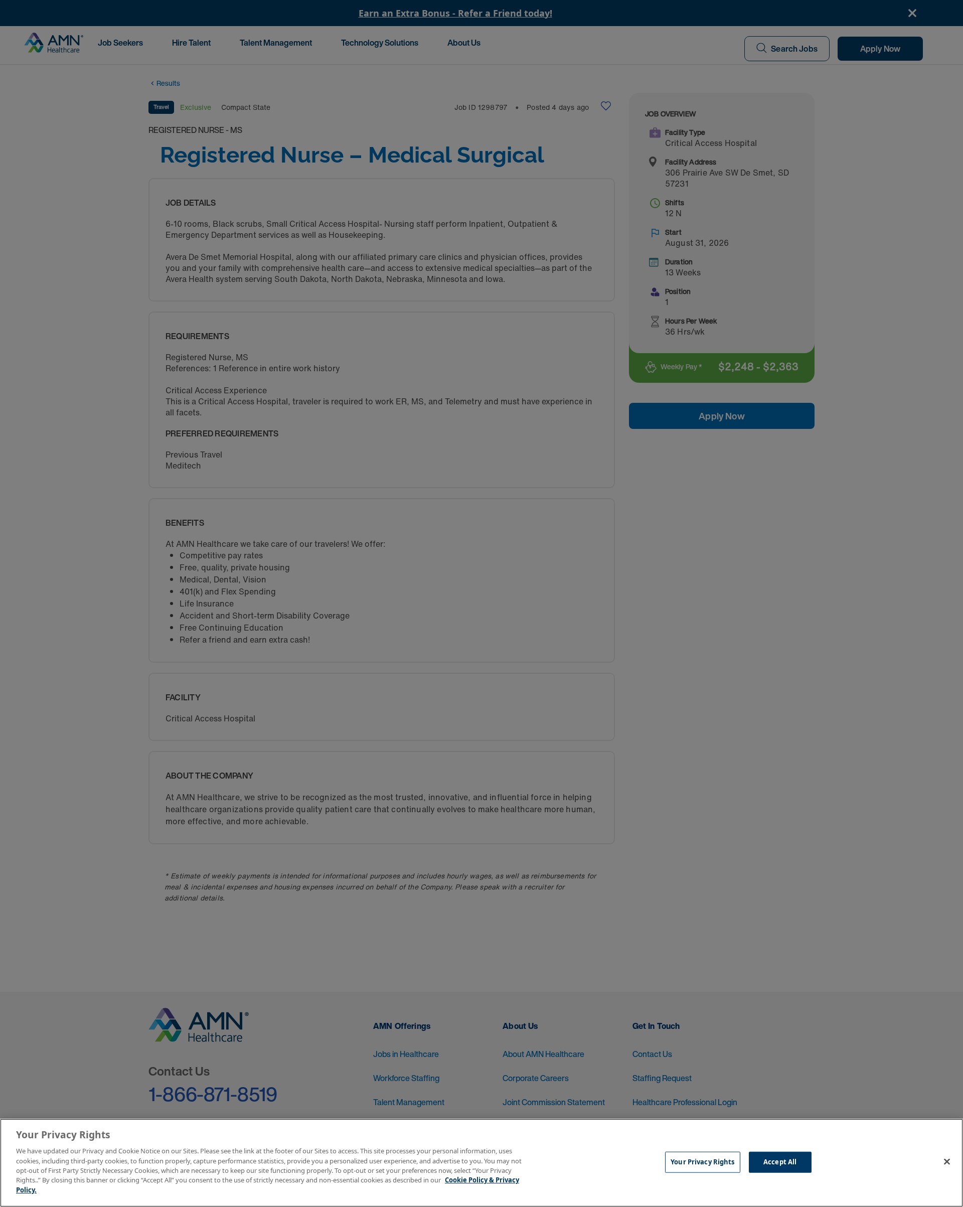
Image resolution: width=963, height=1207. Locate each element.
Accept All (779, 1161)
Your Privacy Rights (702, 1161)
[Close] (947, 1162)
